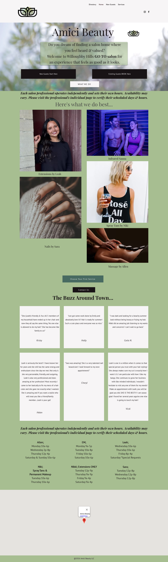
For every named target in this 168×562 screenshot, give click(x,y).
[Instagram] (144, 11)
